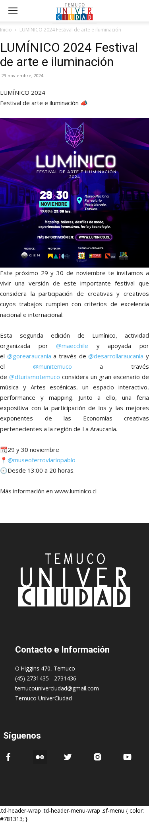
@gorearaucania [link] (29, 356)
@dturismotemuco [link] (34, 377)
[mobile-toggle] (12, 11)
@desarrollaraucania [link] (115, 356)
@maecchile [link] (72, 346)
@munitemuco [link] (52, 366)
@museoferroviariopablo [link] (41, 460)
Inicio (6, 29)
